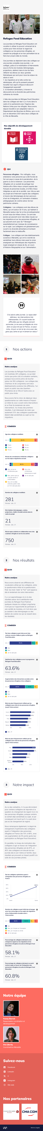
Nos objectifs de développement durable (18, 127)
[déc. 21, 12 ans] (10, 440)
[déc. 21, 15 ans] (37, 440)
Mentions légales (35, 1127)
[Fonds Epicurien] (11, 1112)
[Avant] (17, 892)
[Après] (30, 892)
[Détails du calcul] (37, 434)
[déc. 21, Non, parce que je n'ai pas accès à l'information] (12, 464)
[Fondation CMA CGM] (30, 1112)
